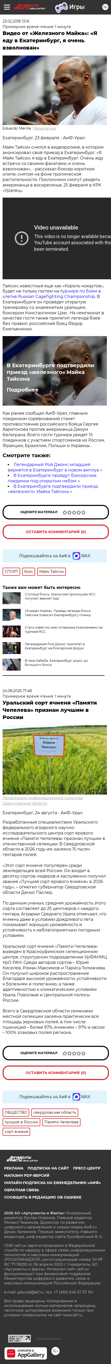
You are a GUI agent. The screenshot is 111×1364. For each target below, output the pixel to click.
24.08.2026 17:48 (17, 690)
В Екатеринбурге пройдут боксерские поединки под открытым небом (52, 478)
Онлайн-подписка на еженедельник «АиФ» (52, 1182)
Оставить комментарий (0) (56, 532)
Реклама (13, 1168)
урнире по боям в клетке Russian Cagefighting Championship (52, 294)
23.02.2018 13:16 (16, 21)
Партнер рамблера (48, 1338)
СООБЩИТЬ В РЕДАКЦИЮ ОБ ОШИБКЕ (42, 1197)
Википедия (45, 128)
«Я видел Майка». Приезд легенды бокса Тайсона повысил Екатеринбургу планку (58, 613)
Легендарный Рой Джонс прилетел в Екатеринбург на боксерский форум (55, 646)
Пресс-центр (86, 1168)
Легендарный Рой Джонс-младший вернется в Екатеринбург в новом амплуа (53, 467)
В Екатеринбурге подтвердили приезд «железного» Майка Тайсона (50, 372)
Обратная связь (21, 1190)
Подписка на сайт (48, 1168)
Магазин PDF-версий (27, 1175)
